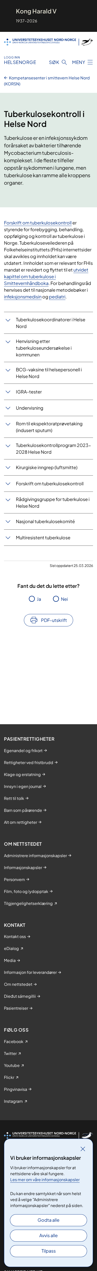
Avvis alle (48, 1235)
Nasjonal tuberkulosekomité (45, 521)
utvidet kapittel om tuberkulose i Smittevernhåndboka (46, 276)
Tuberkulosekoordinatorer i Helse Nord (50, 323)
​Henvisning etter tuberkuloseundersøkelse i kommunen (44, 347)
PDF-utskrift (54, 620)
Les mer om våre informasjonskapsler (45, 1179)
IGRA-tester (29, 391)
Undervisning (29, 408)
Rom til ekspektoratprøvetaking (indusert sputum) (49, 427)
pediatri (57, 296)
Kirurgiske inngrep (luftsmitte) (46, 467)
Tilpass (49, 1251)
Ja (39, 599)
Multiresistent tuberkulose (43, 537)
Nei (64, 599)
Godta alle (48, 1220)
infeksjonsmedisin (23, 296)
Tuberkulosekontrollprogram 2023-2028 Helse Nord (53, 448)
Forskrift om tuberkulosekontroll (38, 222)
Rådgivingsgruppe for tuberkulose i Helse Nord (53, 502)
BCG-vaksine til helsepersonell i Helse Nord (49, 373)
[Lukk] (83, 1149)
